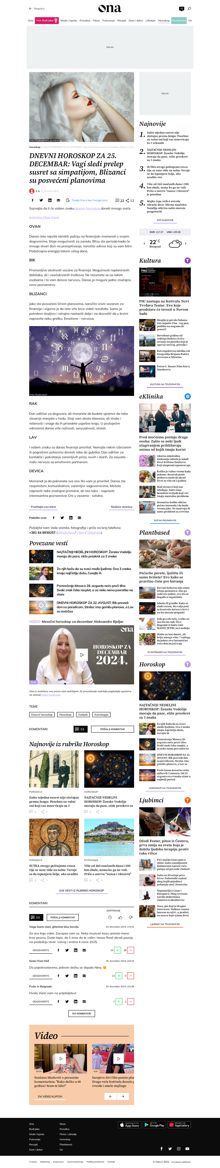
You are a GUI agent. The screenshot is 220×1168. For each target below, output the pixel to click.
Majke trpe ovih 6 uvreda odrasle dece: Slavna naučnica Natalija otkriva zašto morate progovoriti (163, 206)
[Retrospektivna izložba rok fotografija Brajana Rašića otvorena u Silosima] (147, 356)
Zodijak (83, 714)
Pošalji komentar (112, 729)
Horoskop (34, 147)
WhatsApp (66, 532)
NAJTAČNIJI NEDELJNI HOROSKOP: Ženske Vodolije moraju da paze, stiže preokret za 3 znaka (163, 155)
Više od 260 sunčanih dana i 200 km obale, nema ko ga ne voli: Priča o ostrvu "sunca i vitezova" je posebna (164, 189)
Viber (80, 532)
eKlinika (151, 396)
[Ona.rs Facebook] (161, 1148)
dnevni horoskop (87, 208)
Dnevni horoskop (42, 714)
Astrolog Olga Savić (44, 217)
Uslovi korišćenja (51, 694)
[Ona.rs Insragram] (178, 1148)
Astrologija (101, 714)
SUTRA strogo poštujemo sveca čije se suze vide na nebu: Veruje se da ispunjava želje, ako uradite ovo (164, 172)
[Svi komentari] (110, 917)
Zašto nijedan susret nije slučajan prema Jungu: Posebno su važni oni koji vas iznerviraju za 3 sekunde (164, 137)
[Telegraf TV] (187, 1148)
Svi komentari (81, 1013)
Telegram (94, 532)
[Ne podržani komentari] (130, 917)
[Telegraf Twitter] (170, 1148)
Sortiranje (113, 910)
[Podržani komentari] (120, 917)
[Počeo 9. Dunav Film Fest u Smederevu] (147, 371)
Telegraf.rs (39, 8)
